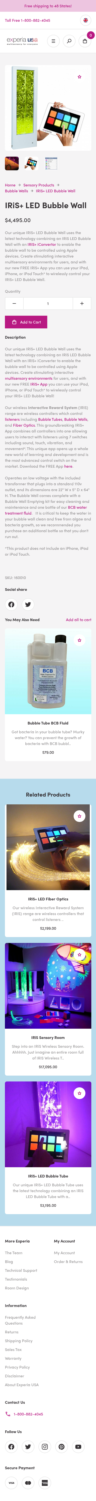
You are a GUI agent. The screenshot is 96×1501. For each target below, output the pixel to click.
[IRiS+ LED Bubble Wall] (48, 148)
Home (10, 185)
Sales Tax (13, 1349)
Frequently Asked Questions (20, 1320)
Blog (9, 1261)
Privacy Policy (17, 1367)
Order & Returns (68, 1261)
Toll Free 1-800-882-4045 (27, 20)
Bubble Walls (16, 191)
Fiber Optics (24, 425)
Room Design (17, 1288)
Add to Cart (30, 322)
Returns (11, 1332)
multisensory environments (28, 378)
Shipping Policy (18, 1340)
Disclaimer (14, 1376)
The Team (13, 1252)
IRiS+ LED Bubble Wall (55, 191)
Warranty (13, 1358)
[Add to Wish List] (79, 77)
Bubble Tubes (50, 419)
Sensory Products (38, 185)
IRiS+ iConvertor (42, 244)
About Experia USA (22, 1384)
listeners (12, 419)
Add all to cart (78, 619)
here (68, 466)
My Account (64, 1252)
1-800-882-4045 (28, 1414)
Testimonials (16, 1279)
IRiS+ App (39, 384)
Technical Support (21, 1270)
